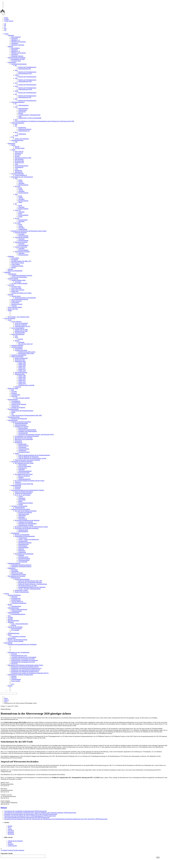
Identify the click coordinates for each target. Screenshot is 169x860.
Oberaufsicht (18, 441)
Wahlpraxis (18, 387)
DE (5, 24)
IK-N (16, 132)
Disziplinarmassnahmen (25, 542)
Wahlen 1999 (22, 363)
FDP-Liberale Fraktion (17, 262)
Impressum (11, 832)
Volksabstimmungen (13, 608)
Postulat (20, 504)
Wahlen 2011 (22, 367)
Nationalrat (11, 35)
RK (16, 65)
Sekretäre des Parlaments (18, 407)
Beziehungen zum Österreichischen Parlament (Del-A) (26, 668)
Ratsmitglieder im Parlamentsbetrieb (25, 536)
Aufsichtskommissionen (18, 102)
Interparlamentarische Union (19, 655)
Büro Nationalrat (16, 37)
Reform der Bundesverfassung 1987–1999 (30, 581)
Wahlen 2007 (22, 366)
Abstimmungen (12, 274)
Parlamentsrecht (15, 577)
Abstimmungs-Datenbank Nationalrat (21, 275)
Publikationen (22, 127)
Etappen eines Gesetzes (21, 590)
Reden (9, 635)
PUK (16, 119)
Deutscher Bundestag (21, 232)
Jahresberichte (19, 172)
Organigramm (15, 406)
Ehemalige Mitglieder (17, 345)
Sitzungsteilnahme (23, 547)
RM (5, 28)
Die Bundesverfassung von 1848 (27, 585)
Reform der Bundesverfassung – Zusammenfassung (32, 584)
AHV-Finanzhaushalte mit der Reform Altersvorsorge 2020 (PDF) (26, 817)
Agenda (10, 829)
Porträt (20, 180)
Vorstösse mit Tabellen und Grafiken (21, 293)
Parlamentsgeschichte (14, 417)
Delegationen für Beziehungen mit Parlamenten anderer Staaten (28, 231)
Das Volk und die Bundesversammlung (26, 511)
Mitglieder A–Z (15, 40)
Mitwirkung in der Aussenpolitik (24, 439)
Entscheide (21, 342)
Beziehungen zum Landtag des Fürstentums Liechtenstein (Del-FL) (30, 673)
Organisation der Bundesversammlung (22, 461)
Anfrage (20, 496)
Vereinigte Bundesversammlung (16, 57)
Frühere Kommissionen (17, 334)
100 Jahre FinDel (19, 148)
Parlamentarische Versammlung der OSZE (23, 658)
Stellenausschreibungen (24, 129)
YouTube (15, 850)
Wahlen (10, 310)
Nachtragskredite (23, 433)
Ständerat (10, 46)
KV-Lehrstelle (15, 630)
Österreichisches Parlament (22, 251)
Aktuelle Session (16, 296)
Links (19, 116)
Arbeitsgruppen (22, 110)
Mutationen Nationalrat (17, 45)
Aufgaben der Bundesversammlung (21, 421)
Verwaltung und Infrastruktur (19, 506)
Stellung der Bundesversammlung (20, 509)
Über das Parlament (9, 318)
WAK (16, 86)
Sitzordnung (14, 43)
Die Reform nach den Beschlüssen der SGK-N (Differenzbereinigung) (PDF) (30, 816)
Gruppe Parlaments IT (21, 175)
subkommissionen (23, 108)
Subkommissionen (23, 105)
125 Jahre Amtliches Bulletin (19, 283)
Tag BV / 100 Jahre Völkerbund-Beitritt (29, 588)
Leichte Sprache (8, 21)
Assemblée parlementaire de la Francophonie (23, 657)
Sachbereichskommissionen (19, 64)
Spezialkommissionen (17, 140)
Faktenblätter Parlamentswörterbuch (21, 565)
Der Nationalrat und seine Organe (24, 463)
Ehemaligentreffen (20, 332)
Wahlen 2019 (22, 371)
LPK (16, 142)
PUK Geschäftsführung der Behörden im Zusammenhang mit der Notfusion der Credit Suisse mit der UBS (44, 121)
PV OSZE (18, 223)
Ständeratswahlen (20, 374)
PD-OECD (14, 663)
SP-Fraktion (14, 259)
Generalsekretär (15, 401)
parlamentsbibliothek (13, 612)
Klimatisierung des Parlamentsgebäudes (22, 410)
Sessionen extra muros (21, 350)
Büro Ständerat (15, 48)
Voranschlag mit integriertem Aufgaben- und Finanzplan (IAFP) (36, 434)
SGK (16, 70)
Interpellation (22, 499)
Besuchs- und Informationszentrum (17, 639)
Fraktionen (11, 256)
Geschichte (18, 282)
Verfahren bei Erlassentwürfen (23, 493)
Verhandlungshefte (16, 611)
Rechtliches (11, 834)
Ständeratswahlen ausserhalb (26, 385)
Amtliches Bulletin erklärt (18, 280)
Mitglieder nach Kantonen (18, 41)
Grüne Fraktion (15, 264)
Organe (6, 33)
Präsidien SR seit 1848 (21, 331)
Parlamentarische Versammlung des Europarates (24, 660)
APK (16, 78)
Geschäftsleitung (16, 402)
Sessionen (10, 294)
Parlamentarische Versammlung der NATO (23, 662)
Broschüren (14, 569)
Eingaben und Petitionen (25, 512)
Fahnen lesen (15, 291)
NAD (16, 337)
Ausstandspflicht (23, 541)
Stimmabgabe (22, 552)
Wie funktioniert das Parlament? (16, 576)
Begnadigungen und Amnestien (23, 437)
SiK (16, 94)
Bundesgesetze (22, 444)
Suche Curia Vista (13, 309)
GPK (16, 107)
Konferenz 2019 (19, 162)
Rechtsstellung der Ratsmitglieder (24, 553)
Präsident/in (14, 38)
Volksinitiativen (22, 518)
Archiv (10, 320)
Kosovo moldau (15, 681)
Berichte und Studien (17, 573)
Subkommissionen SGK (25, 73)
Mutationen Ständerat (17, 56)
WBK (16, 91)
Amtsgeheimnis (22, 538)
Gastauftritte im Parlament (18, 636)
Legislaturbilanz (15, 394)
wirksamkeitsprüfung (20, 425)
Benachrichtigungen (13, 620)
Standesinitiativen (23, 531)
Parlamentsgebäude (13, 409)
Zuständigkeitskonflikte (21, 423)
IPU (16, 204)
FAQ (12, 684)
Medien (10, 604)
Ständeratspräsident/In (24, 479)
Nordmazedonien (16, 679)
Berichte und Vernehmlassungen (27, 67)
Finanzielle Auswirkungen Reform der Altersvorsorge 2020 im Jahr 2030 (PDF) (30, 814)
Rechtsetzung (18, 442)
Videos (20, 202)
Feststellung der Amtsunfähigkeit (27, 523)
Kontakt (6, 19)
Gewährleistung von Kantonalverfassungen (27, 436)
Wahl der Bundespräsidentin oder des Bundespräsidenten (34, 455)
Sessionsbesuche (16, 598)
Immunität (21, 555)
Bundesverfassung (23, 445)
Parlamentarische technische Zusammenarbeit (20, 674)
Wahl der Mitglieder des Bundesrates (28, 456)
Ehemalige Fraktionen (21, 324)
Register (10, 685)
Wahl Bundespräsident (21, 372)
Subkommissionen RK (24, 68)
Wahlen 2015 (22, 369)
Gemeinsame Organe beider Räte (24, 484)
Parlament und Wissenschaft (19, 418)
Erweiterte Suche (16, 60)
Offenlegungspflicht (23, 560)
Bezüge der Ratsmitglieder (15, 270)
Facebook (10, 850)
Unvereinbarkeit (22, 561)
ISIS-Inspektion (19, 159)
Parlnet (6, 17)
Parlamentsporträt (12, 420)
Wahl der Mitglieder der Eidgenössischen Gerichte (32, 458)
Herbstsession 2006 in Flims (26, 353)
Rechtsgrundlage (23, 220)
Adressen (10, 269)
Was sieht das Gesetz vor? (25, 344)
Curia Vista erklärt (16, 288)
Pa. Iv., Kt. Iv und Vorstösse (22, 495)
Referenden (21, 517)
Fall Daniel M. (19, 153)
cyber (16, 169)
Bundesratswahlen (20, 359)
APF (16, 178)
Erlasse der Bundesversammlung (24, 491)
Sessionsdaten (15, 302)
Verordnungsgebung (24, 452)
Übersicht (14, 305)
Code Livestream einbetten (22, 398)
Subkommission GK (24, 130)
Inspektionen (18, 170)
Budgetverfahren (23, 428)
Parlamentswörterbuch (14, 563)
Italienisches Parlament (21, 242)
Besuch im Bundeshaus (14, 595)
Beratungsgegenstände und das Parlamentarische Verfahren (27, 490)
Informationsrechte (23, 544)
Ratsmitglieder (15, 533)
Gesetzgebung (22, 447)
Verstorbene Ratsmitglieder (18, 355)
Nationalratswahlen (20, 361)
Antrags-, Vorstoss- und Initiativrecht (28, 539)
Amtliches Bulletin (13, 278)
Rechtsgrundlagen (23, 185)
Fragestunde (21, 498)
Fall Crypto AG (19, 151)
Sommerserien (12, 638)
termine (20, 216)
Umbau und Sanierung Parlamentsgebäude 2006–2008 (26, 415)
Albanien (13, 676)
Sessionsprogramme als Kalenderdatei (25, 297)
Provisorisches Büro (23, 472)
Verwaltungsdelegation (17, 173)
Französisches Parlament (21, 237)
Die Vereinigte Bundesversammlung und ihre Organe (29, 480)
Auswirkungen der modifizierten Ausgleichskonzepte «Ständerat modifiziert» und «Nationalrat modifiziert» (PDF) (40, 812)
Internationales (8, 643)
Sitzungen (14, 393)
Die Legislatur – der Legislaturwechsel (18, 317)
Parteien (13, 267)
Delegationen (11, 143)
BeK (16, 124)
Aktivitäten (21, 183)
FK (16, 103)
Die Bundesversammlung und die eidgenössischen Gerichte (31, 526)
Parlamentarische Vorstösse (25, 525)
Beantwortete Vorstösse (17, 289)
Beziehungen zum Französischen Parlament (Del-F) (25, 670)
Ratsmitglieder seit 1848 (18, 59)
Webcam (13, 625)
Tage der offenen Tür (17, 601)
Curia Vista (11, 285)
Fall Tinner (18, 154)
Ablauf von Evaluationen (22, 138)
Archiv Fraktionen (16, 321)
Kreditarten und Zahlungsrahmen (27, 431)
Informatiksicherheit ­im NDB (23, 158)
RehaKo (17, 340)
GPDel (13, 150)
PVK (12, 137)
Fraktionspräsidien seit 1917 (22, 326)
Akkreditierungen (16, 606)
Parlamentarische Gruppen (18, 574)
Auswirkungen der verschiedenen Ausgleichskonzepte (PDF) (25, 811)
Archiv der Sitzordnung (21, 323)
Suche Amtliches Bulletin (15, 307)
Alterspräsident (22, 464)
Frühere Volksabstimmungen (19, 609)
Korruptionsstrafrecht (24, 558)
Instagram (21, 850)
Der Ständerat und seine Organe (24, 474)
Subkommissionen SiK (24, 97)
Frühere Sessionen (16, 301)
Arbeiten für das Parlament (18, 404)
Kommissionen (12, 62)
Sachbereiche (22, 111)
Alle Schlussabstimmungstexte (19, 299)
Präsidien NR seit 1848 (21, 329)
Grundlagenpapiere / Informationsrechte (29, 115)
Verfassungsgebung (23, 449)
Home (6, 698)
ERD (16, 194)
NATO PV (18, 210)
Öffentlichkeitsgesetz (13, 633)
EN (5, 30)
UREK (17, 75)
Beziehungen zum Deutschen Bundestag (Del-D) (25, 666)
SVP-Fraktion (15, 258)
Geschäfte (14, 391)
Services (6, 593)
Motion (20, 501)
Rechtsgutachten (19, 161)
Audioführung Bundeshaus (18, 603)
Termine (20, 181)
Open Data (14, 396)
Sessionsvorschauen (16, 304)
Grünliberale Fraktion (17, 266)
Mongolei (14, 678)
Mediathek (11, 622)
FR (5, 25)
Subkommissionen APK (25, 81)
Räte (12, 390)
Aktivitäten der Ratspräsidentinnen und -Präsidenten (22, 644)
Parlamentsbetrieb (16, 485)
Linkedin (4, 850)
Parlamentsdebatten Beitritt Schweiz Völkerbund (31, 587)
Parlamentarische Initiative (25, 503)
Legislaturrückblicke (17, 347)
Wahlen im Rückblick (17, 356)
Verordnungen (22, 450)
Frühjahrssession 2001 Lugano (26, 352)
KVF (16, 83)
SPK (16, 99)
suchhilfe (10, 619)
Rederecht (21, 549)
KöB (16, 336)
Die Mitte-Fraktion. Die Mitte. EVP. (21, 261)
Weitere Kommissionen (17, 123)
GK (16, 126)
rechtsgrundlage (22, 229)
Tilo (12, 414)
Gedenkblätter (19, 348)
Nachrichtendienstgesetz (21, 165)
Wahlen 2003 (22, 364)
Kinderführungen (16, 600)
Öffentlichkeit (22, 515)
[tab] (84, 808)
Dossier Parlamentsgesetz (22, 592)
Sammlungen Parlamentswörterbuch (21, 566)
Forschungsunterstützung (18, 614)
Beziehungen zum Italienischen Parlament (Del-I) (25, 671)
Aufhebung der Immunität (25, 522)
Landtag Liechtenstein (21, 247)
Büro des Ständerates (24, 476)
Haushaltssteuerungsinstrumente (27, 429)
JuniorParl (10, 844)
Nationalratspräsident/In (25, 471)
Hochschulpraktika (16, 628)
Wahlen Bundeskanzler (21, 358)
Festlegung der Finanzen (21, 426)
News (9, 616)
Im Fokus (10, 617)
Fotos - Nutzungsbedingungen (19, 623)
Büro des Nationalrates (24, 466)
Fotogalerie (11, 830)
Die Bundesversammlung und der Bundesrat (27, 520)
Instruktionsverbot (23, 557)
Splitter (13, 412)
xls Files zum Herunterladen (19, 277)
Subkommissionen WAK (25, 89)
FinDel (13, 145)
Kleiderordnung (22, 546)
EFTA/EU (18, 186)
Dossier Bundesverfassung (22, 579)
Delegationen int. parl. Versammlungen (22, 177)
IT (5, 27)
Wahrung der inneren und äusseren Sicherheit (27, 460)
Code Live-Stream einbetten (15, 641)
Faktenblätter (14, 571)
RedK (16, 135)
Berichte (20, 113)
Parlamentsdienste (13, 399)
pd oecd (17, 218)
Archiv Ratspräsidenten (17, 328)
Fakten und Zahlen (13, 388)
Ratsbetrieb (7, 272)
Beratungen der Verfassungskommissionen (30, 582)
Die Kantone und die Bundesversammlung (26, 528)
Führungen (14, 596)
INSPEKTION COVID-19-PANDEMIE (29, 118)
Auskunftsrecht (19, 167)
